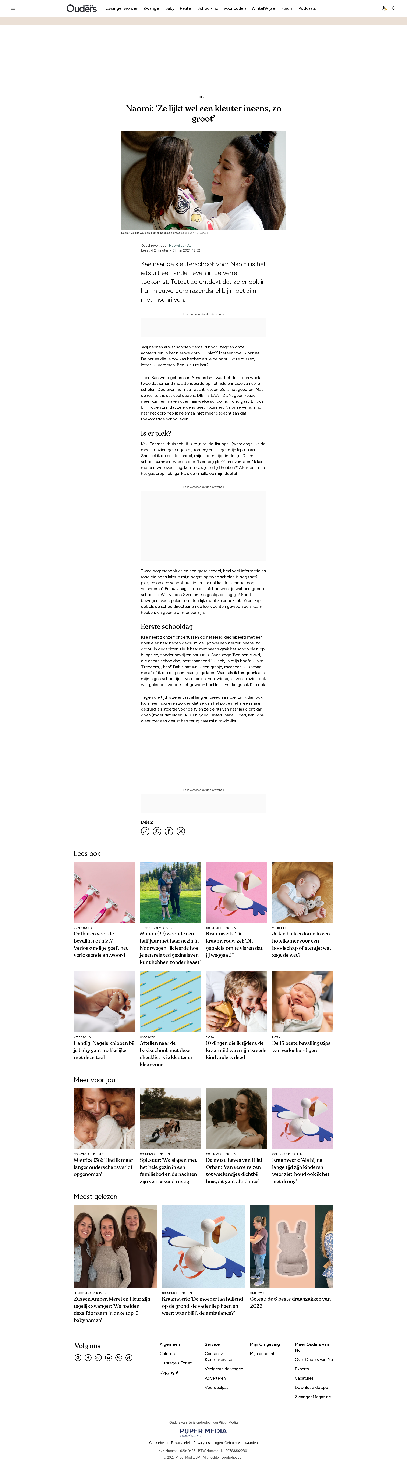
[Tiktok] (128, 1357)
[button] (208, 1443)
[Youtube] (108, 1357)
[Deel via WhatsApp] (157, 831)
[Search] (394, 8)
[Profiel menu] (384, 8)
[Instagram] (98, 1357)
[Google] (78, 1357)
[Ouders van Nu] (82, 8)
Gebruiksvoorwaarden (241, 1443)
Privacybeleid (181, 1443)
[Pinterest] (118, 1357)
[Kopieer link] (145, 831)
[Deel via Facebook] (169, 831)
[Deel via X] (181, 831)
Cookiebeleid (159, 1443)
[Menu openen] (13, 8)
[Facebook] (88, 1357)
